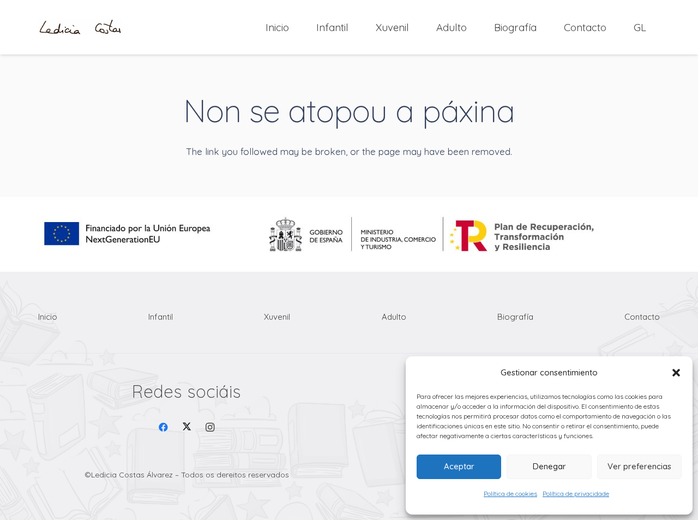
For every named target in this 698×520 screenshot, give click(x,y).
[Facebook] (164, 427)
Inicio (47, 317)
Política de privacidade (576, 493)
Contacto (642, 317)
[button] (676, 372)
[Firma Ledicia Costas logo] (80, 27)
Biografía (515, 317)
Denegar (549, 466)
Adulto (394, 317)
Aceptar (459, 466)
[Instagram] (210, 427)
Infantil (160, 317)
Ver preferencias (639, 466)
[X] (186, 427)
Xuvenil (277, 317)
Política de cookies (510, 493)
